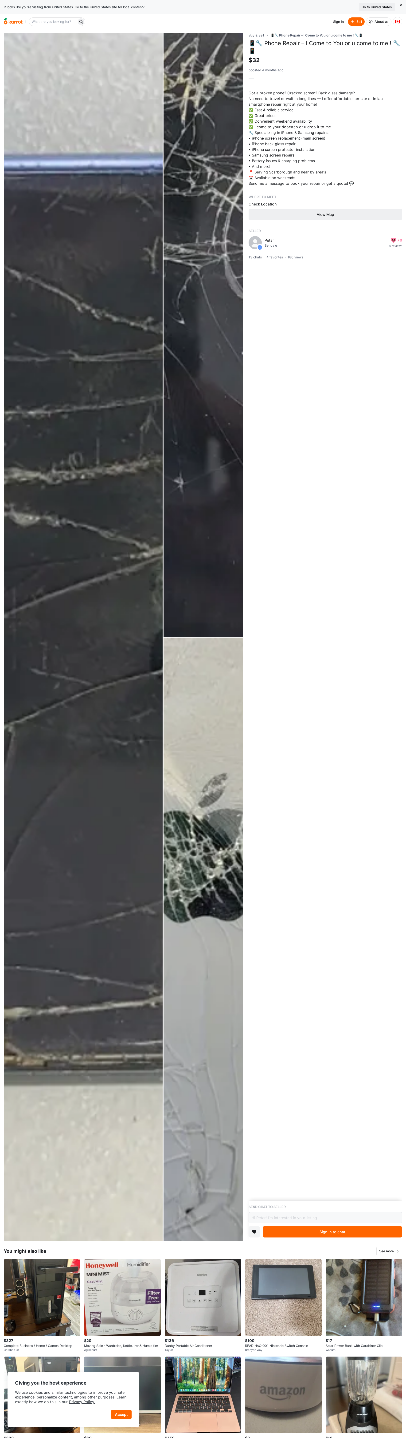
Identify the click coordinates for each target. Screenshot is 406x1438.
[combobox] (53, 21)
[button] (389, 1251)
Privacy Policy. (82, 1401)
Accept (121, 1414)
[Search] (81, 21)
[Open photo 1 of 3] (83, 637)
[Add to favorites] (254, 1231)
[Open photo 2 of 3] (203, 335)
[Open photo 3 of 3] (203, 939)
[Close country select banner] (401, 5)
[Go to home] (13, 21)
